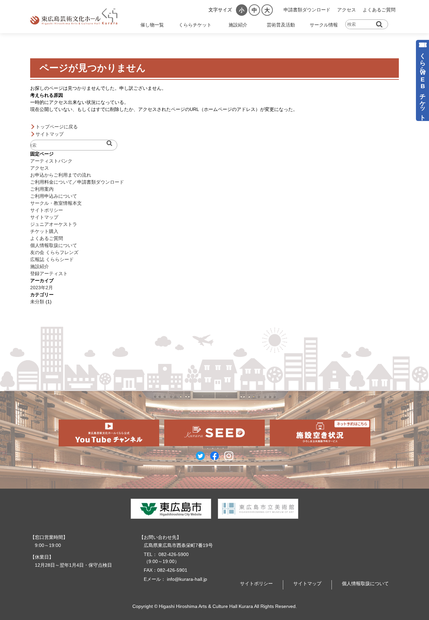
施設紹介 (39, 266)
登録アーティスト (49, 273)
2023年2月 (41, 287)
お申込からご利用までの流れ (60, 175)
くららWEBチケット (422, 83)
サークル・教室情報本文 (56, 203)
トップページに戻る (57, 126)
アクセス (346, 9)
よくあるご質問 (379, 9)
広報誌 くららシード (52, 259)
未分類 (37, 301)
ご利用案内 (42, 189)
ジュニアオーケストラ (53, 224)
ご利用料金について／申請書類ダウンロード (77, 182)
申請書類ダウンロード (307, 9)
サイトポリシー (46, 210)
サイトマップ (50, 134)
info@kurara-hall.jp (187, 579)
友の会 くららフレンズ (54, 252)
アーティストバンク (51, 161)
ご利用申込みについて (53, 196)
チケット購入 (44, 231)
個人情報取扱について (53, 245)
